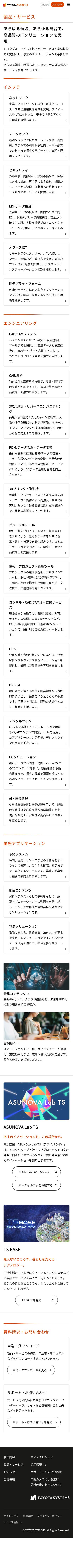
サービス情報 (11, 1522)
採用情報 (36, 1464)
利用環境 (28, 1515)
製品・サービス (13, 1464)
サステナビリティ (41, 1457)
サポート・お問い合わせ (46, 1472)
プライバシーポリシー (49, 1515)
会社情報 (9, 1479)
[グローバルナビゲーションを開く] (68, 4)
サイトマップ (11, 1515)
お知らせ (9, 1472)
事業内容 (9, 1457)
